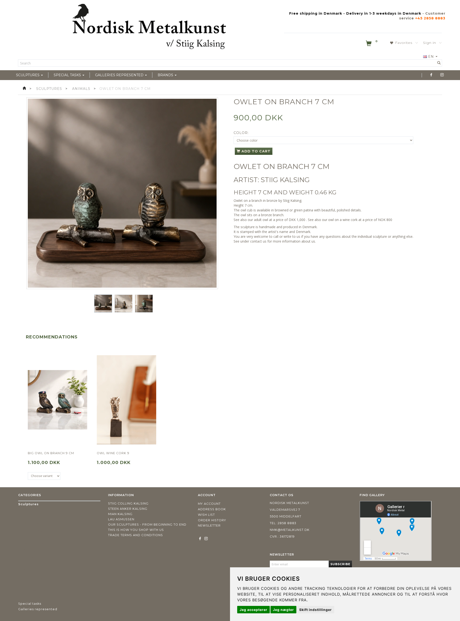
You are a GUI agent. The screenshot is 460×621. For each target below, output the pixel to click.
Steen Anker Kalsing (127, 509)
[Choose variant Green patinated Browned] (44, 476)
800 (389, 219)
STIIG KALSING (285, 180)
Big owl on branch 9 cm (51, 453)
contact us (258, 241)
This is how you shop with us (136, 530)
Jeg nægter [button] (283, 610)
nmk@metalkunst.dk (290, 530)
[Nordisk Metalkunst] (149, 27)
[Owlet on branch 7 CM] (122, 193)
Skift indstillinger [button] (315, 610)
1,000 (301, 219)
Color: (241, 133)
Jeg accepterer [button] (253, 610)
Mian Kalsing (120, 514)
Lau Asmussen (121, 519)
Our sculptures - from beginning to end (147, 524)
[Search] (439, 63)
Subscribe (340, 564)
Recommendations (52, 337)
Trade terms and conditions (135, 535)
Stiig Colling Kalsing (128, 503)
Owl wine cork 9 (113, 453)
